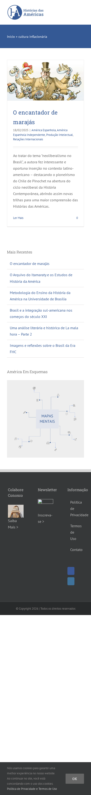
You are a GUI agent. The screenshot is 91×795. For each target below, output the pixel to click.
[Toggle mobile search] (74, 9)
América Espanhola (44, 130)
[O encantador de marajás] (45, 80)
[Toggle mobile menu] (82, 9)
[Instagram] (70, 581)
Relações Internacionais (28, 139)
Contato (75, 549)
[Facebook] (70, 571)
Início (11, 36)
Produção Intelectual (59, 135)
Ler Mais (18, 218)
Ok (74, 778)
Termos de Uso (75, 532)
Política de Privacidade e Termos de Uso (32, 789)
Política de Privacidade (75, 508)
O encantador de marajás (29, 263)
